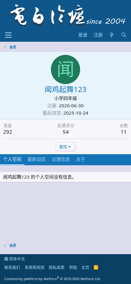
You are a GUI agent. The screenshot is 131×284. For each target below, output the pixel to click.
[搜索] (124, 35)
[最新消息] (112, 35)
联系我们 (12, 267)
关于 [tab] (80, 159)
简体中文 (16, 258)
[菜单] (8, 35)
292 (7, 131)
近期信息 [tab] (61, 159)
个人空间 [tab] (12, 159)
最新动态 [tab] (36, 159)
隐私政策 (57, 267)
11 (124, 131)
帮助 (73, 267)
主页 (85, 267)
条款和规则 (34, 267)
